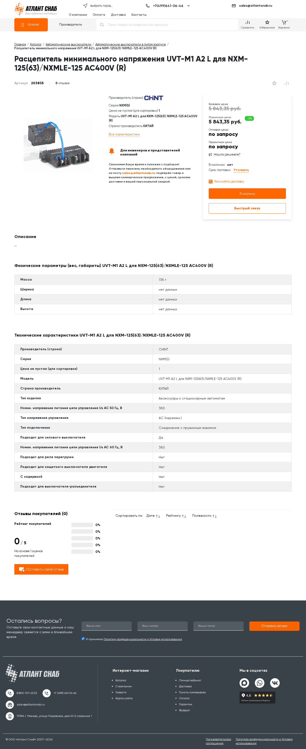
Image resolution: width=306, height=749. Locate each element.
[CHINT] (153, 98)
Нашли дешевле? (227, 154)
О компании (78, 15)
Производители (70, 24)
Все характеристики (124, 134)
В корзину (247, 193)
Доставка (118, 15)
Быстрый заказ (247, 208)
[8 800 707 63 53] (21, 693)
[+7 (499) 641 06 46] (59, 693)
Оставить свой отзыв (45, 569)
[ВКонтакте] (275, 681)
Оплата (99, 15)
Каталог (33, 24)
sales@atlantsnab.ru (255, 6)
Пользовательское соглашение (218, 741)
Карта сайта (124, 698)
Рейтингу (173, 515)
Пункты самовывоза (192, 692)
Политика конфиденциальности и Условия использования (264, 741)
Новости (120, 692)
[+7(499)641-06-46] (167, 6)
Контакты (139, 15)
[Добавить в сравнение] (274, 83)
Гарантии (185, 704)
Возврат (184, 710)
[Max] (244, 683)
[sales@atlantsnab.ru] (25, 705)
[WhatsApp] (259, 681)
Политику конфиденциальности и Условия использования (143, 639)
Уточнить (241, 170)
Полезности (201, 515)
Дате (151, 515)
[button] (274, 626)
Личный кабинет (190, 680)
